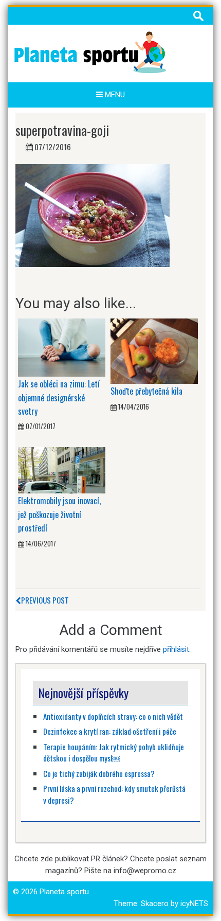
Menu (114, 94)
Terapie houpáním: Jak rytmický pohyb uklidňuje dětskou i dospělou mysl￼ (113, 752)
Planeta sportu (64, 891)
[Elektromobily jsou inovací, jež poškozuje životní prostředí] (61, 469)
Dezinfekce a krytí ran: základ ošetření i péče (109, 731)
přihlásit (176, 649)
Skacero (155, 903)
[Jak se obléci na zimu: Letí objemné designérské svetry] (61, 346)
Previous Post (45, 600)
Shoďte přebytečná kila (146, 391)
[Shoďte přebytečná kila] (154, 351)
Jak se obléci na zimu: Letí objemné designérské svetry (59, 397)
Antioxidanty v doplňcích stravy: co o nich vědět (113, 716)
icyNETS (194, 903)
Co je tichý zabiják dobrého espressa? (99, 773)
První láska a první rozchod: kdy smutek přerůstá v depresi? (114, 794)
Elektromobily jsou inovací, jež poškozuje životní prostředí (59, 514)
